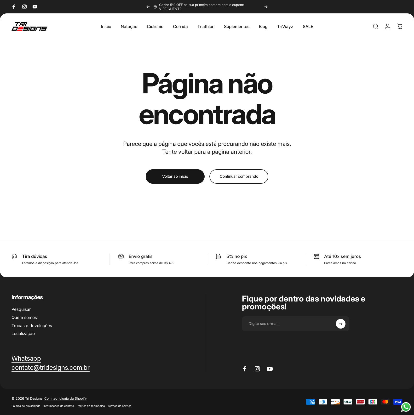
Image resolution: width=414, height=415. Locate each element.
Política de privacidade (26, 406)
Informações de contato (58, 406)
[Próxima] (266, 6)
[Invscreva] (340, 324)
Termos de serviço (120, 406)
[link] (51, 368)
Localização (23, 333)
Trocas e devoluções (32, 325)
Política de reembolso (91, 406)
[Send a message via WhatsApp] (406, 407)
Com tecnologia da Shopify (65, 398)
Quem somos (24, 317)
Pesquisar (21, 309)
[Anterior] (148, 6)
